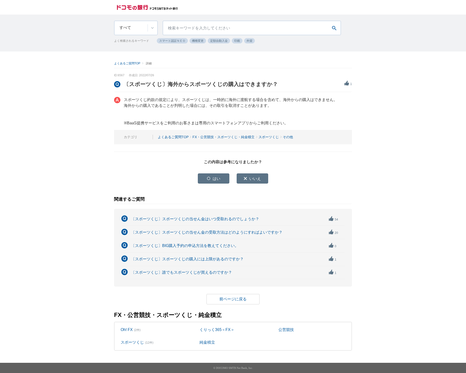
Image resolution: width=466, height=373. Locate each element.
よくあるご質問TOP (127, 63)
